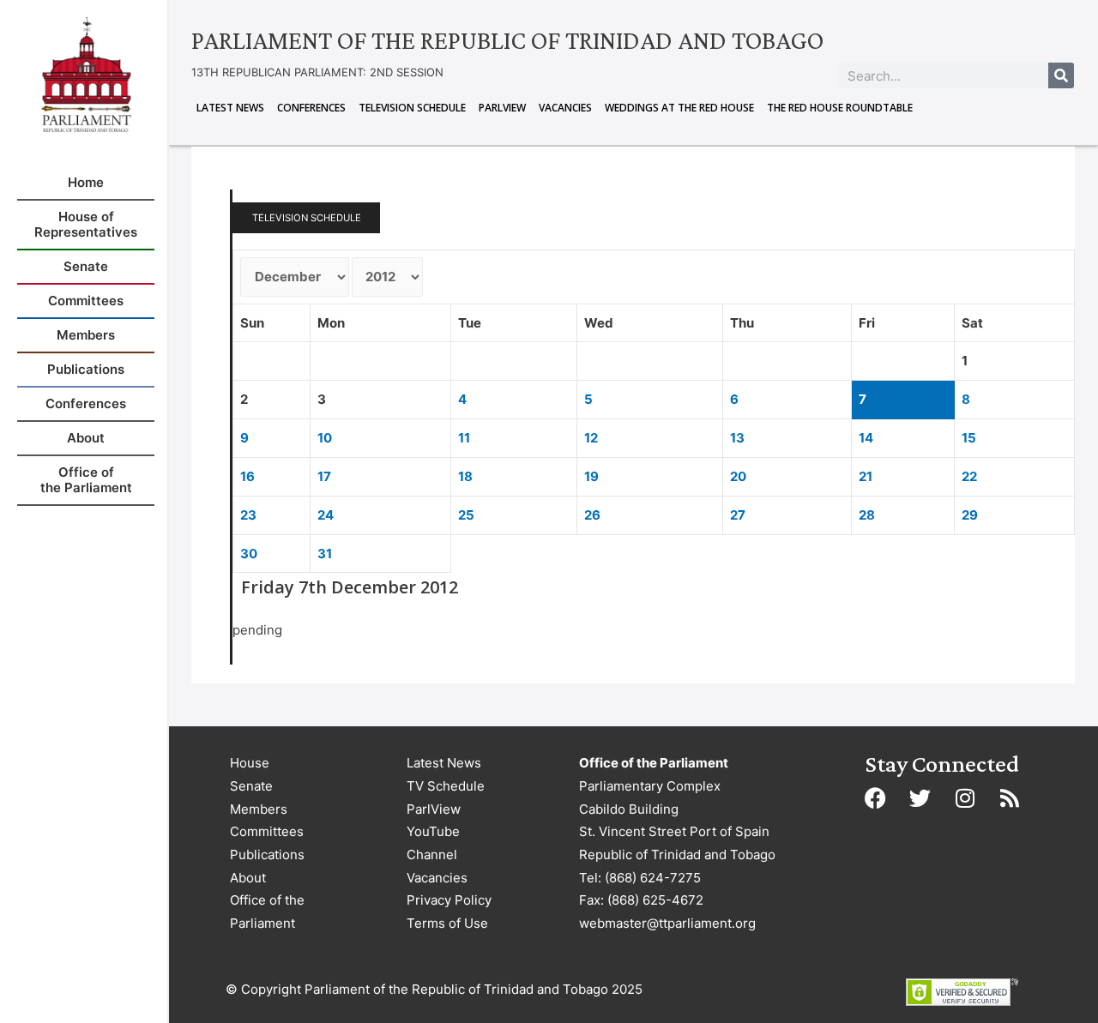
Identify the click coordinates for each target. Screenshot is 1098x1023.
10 (324, 438)
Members (258, 809)
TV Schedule (446, 786)
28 (867, 515)
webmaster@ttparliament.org (667, 923)
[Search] (1061, 75)
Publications (267, 854)
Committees (267, 831)
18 (465, 476)
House (249, 763)
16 (247, 476)
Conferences (311, 107)
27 (737, 515)
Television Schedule (412, 107)
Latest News (230, 107)
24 (325, 515)
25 (466, 515)
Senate (251, 786)
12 (591, 438)
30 (248, 553)
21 (865, 476)
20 (738, 476)
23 (248, 515)
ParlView (502, 107)
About (248, 878)
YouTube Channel (433, 843)
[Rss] (1009, 797)
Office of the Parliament (267, 911)
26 (592, 515)
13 (737, 438)
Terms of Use (447, 923)
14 (866, 438)
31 (324, 553)
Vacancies (565, 107)
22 (969, 476)
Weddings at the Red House (679, 107)
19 (591, 476)
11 (464, 438)
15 (969, 438)
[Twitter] (920, 797)
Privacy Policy (449, 900)
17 (324, 476)
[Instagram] (965, 797)
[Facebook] (875, 797)
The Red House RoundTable (840, 107)
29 (970, 515)
